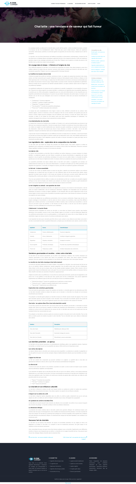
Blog (99, 3)
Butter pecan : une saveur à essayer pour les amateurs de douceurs (98, 86)
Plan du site (68, 483)
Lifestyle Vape (91, 3)
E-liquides (70, 3)
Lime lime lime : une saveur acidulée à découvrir (41, 437)
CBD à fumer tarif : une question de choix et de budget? (74, 438)
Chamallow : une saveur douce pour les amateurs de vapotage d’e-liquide (97, 101)
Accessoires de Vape (80, 3)
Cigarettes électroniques (58, 3)
